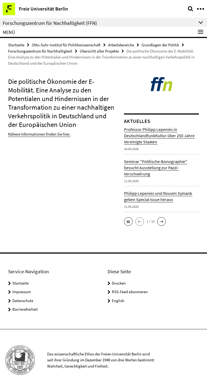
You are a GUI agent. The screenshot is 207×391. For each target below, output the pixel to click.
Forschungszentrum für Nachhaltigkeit (40, 51)
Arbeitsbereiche (121, 44)
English (118, 300)
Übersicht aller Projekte (99, 51)
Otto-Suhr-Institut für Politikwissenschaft (66, 44)
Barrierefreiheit (25, 309)
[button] (128, 221)
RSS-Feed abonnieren (130, 291)
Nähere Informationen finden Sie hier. (39, 134)
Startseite (16, 44)
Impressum (21, 291)
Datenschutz (22, 300)
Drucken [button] (119, 283)
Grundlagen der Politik (160, 44)
